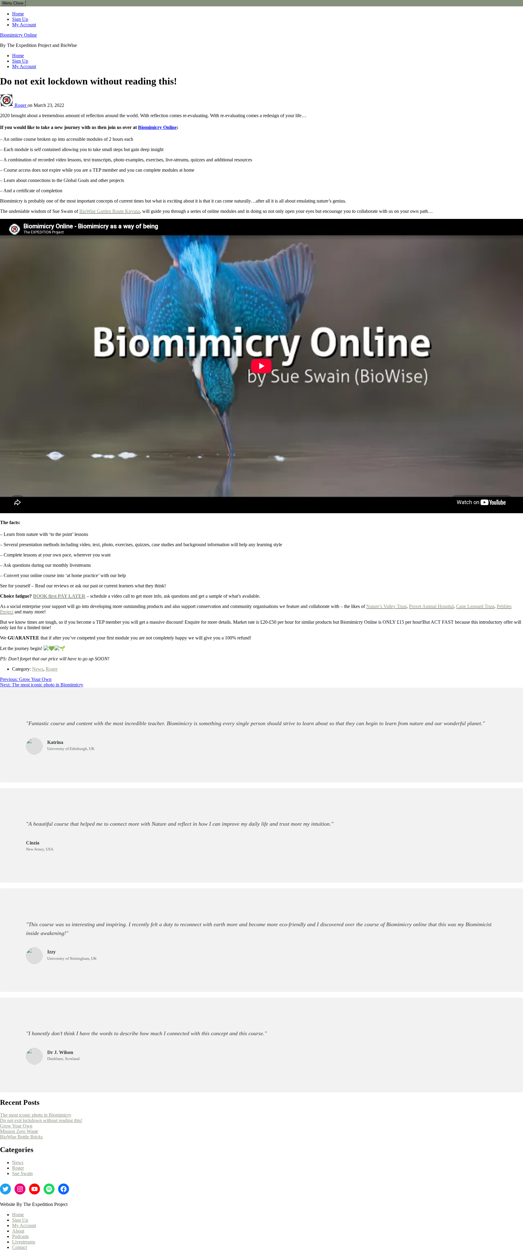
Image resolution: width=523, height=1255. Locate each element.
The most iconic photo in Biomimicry (35, 1115)
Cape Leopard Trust (475, 606)
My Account (24, 24)
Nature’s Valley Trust (386, 606)
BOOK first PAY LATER (59, 596)
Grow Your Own (16, 1125)
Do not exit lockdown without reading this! (41, 1120)
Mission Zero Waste (19, 1131)
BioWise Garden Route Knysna (109, 211)
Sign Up (20, 19)
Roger (21, 105)
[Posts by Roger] (7, 105)
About (18, 1231)
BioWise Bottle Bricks (21, 1136)
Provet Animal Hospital (431, 606)
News (37, 669)
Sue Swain (22, 1173)
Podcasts (20, 1236)
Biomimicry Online (18, 35)
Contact (19, 1247)
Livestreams (23, 1241)
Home (18, 13)
